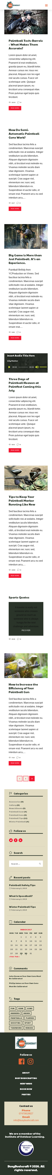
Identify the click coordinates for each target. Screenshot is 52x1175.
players (30, 1018)
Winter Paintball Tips (22, 906)
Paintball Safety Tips (22, 885)
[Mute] (37, 367)
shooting (16, 1023)
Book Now (26, 1088)
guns (29, 1008)
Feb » (17, 956)
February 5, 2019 (19, 888)
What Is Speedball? (21, 896)
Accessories (14, 801)
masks (26, 1013)
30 (26, 953)
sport (27, 1023)
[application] (26, 367)
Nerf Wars (26, 1083)
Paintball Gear (16, 811)
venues (29, 1028)
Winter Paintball (17, 821)
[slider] (42, 366)
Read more (15, 108)
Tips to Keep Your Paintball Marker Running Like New (22, 500)
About (26, 1072)
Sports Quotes (19, 597)
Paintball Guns (16, 815)
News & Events (16, 808)
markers (15, 1013)
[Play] (9, 367)
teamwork (16, 1028)
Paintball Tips (16, 818)
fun (12, 1008)
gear (20, 1008)
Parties (26, 1094)
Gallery (12, 805)
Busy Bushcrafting (26, 1078)
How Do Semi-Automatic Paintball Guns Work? (24, 133)
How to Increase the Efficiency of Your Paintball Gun (23, 688)
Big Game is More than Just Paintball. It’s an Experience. (25, 259)
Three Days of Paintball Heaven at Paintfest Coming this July (25, 384)
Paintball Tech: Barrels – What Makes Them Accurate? (26, 44)
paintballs (16, 1018)
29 (21, 953)
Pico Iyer (26, 630)
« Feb (11, 956)
